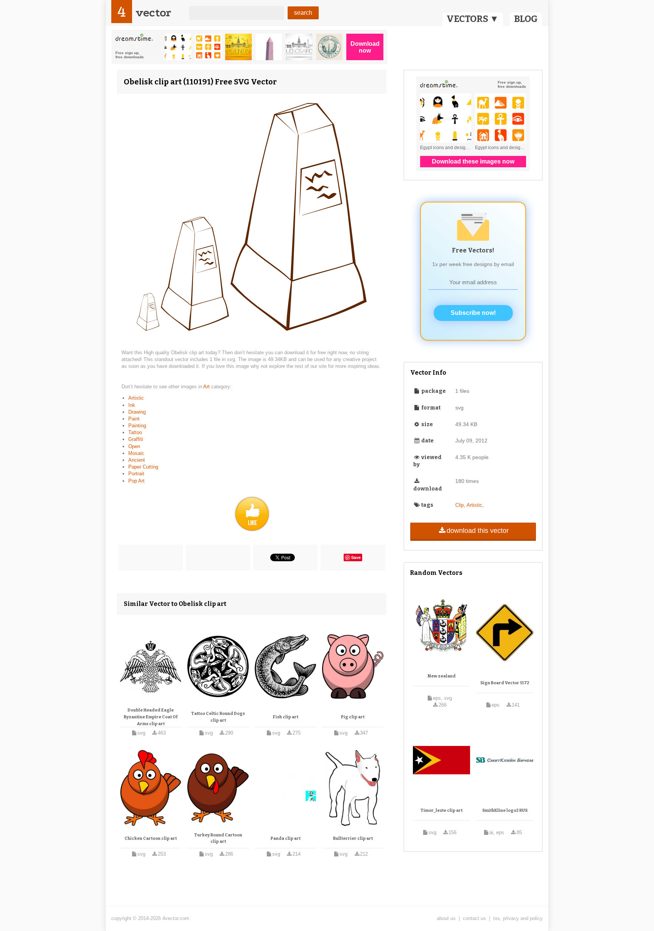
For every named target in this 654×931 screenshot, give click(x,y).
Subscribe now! (473, 313)
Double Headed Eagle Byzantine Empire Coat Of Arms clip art (151, 717)
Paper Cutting (143, 467)
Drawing (137, 412)
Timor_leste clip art (441, 810)
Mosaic (136, 453)
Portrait (136, 473)
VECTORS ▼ (473, 19)
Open (134, 446)
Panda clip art (286, 838)
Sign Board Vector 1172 (504, 682)
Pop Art (136, 481)
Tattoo (135, 432)
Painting (137, 425)
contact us (474, 918)
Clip (459, 505)
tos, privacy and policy (518, 918)
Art (207, 386)
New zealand (442, 676)
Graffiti (135, 439)
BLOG (526, 19)
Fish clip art (285, 717)
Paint (134, 419)
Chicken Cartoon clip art (151, 838)
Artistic (136, 398)
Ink (131, 405)
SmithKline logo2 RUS (505, 810)
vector (153, 12)
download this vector (478, 530)
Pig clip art (352, 717)
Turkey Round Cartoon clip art (218, 838)
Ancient (136, 460)
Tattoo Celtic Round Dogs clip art (218, 717)
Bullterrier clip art (353, 838)
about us (446, 918)
